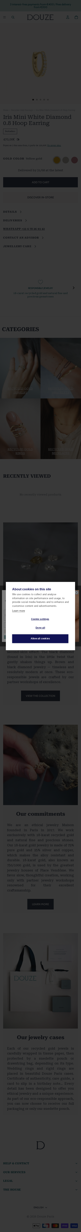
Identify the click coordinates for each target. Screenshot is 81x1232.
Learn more (18, 610)
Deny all (40, 627)
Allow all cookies (40, 638)
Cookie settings (40, 619)
